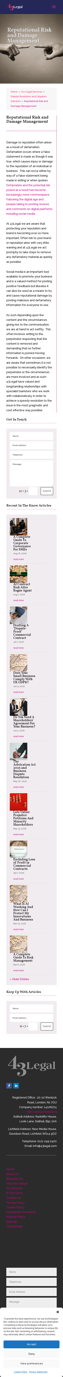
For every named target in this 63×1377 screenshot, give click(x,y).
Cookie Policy (20, 1372)
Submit (47, 491)
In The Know (14, 1193)
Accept (31, 1344)
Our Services (14, 1188)
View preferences (31, 1363)
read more (18, 559)
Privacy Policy (15, 1202)
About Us (12, 1174)
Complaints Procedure (21, 1212)
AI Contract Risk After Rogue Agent (22, 587)
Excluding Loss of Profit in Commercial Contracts (24, 864)
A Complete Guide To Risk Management (23, 957)
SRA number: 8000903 (42, 1112)
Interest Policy (15, 1216)
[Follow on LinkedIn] (16, 1086)
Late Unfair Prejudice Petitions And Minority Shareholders (23, 818)
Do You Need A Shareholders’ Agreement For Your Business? (24, 722)
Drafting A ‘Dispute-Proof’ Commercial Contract (22, 631)
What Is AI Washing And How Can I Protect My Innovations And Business (23, 912)
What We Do (14, 1178)
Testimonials (14, 1226)
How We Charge (17, 1183)
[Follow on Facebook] (9, 1086)
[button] (57, 1312)
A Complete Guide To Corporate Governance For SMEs (22, 543)
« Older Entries (19, 979)
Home (10, 1169)
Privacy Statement (38, 1372)
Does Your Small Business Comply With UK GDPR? (24, 678)
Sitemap (11, 1221)
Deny (31, 1353)
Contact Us (13, 1198)
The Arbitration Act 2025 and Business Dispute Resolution (24, 769)
